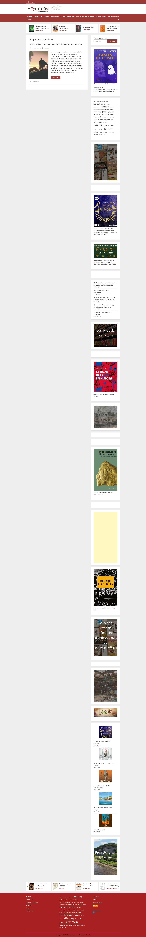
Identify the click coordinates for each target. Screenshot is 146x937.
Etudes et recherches (113, 30)
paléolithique (100, 125)
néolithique (98, 122)
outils (106, 122)
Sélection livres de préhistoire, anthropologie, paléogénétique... (107, 159)
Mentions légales (97, 902)
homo (111, 114)
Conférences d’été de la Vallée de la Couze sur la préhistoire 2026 (89, 27)
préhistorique (98, 132)
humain (105, 117)
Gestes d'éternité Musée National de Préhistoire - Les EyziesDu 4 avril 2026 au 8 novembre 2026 (105, 89)
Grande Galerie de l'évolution (105, 683)
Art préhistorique (68, 16)
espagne (81, 902)
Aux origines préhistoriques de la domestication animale (55, 44)
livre (113, 117)
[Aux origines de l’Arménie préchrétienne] (105, 776)
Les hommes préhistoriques (85, 16)
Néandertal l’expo (64, 27)
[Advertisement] (105, 537)
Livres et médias (113, 16)
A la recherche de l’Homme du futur (64, 885)
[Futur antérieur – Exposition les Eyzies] (105, 754)
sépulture (96, 134)
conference (97, 107)
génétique (111, 112)
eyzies (75, 904)
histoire (96, 114)
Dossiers (36, 16)
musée (100, 120)
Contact (95, 899)
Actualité (38, 888)
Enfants (29, 20)
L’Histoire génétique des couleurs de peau (113, 885)
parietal (110, 125)
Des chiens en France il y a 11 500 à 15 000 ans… (89, 885)
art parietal (65, 899)
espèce (101, 109)
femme (96, 112)
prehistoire (97, 129)
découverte (96, 109)
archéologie (98, 104)
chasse (108, 104)
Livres (27, 908)
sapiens (105, 132)
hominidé (101, 114)
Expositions (62, 29)
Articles (46, 16)
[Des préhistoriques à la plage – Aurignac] (105, 798)
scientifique (111, 132)
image (109, 117)
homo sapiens (98, 117)
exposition (110, 109)
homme (106, 114)
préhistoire (106, 129)
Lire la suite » (56, 77)
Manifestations (30, 911)
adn (95, 101)
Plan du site (96, 896)
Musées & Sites (101, 16)
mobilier (95, 119)
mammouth (68, 912)
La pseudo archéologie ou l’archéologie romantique (40, 27)
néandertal (108, 120)
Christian (46, 48)
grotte (104, 112)
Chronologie (55, 16)
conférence (105, 107)
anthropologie (104, 101)
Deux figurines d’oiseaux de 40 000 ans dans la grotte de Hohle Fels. (113, 27)
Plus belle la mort (99, 830)
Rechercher (112, 41)
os (103, 122)
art (105, 104)
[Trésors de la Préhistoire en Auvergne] (105, 732)
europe (104, 109)
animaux (99, 101)
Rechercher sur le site (100, 38)
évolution (102, 134)
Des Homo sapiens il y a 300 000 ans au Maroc (42, 885)
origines (80, 915)
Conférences (39, 30)
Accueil (29, 16)
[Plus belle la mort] (105, 820)
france (99, 112)
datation (112, 107)
